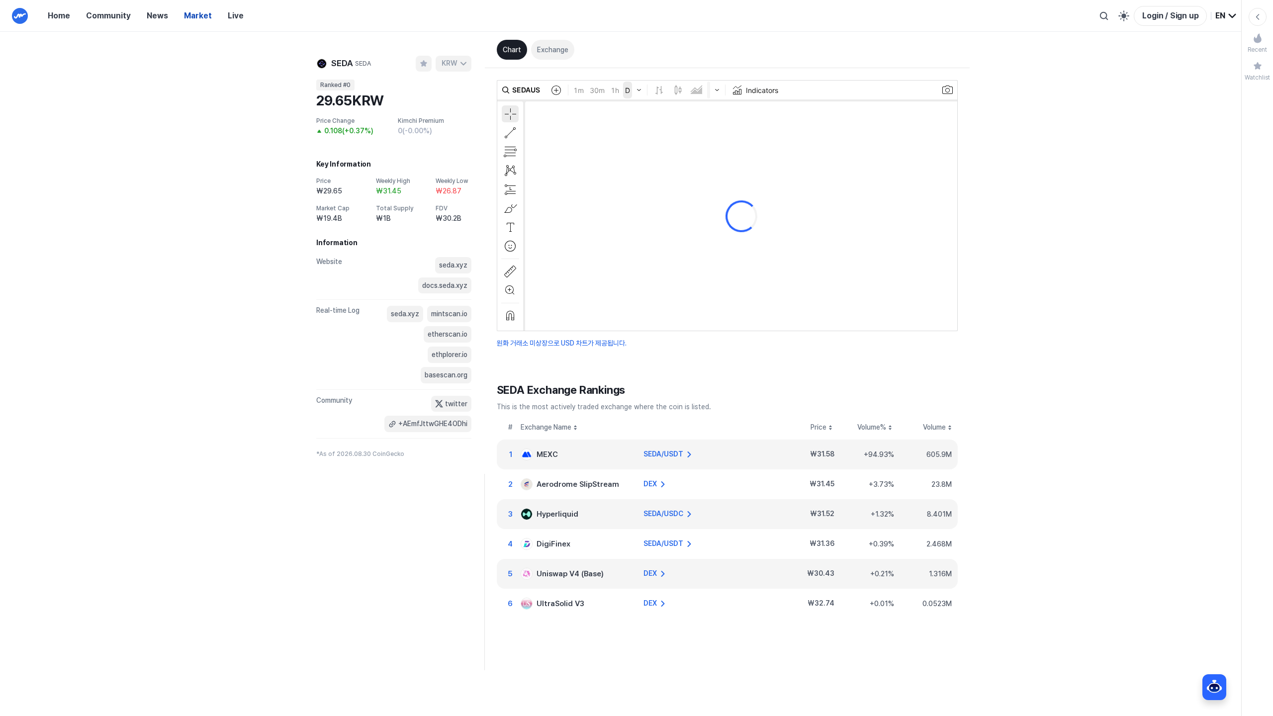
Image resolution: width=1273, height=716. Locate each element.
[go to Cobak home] (20, 16)
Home (59, 15)
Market (198, 15)
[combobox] (1226, 16)
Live (236, 15)
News (157, 15)
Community (108, 15)
